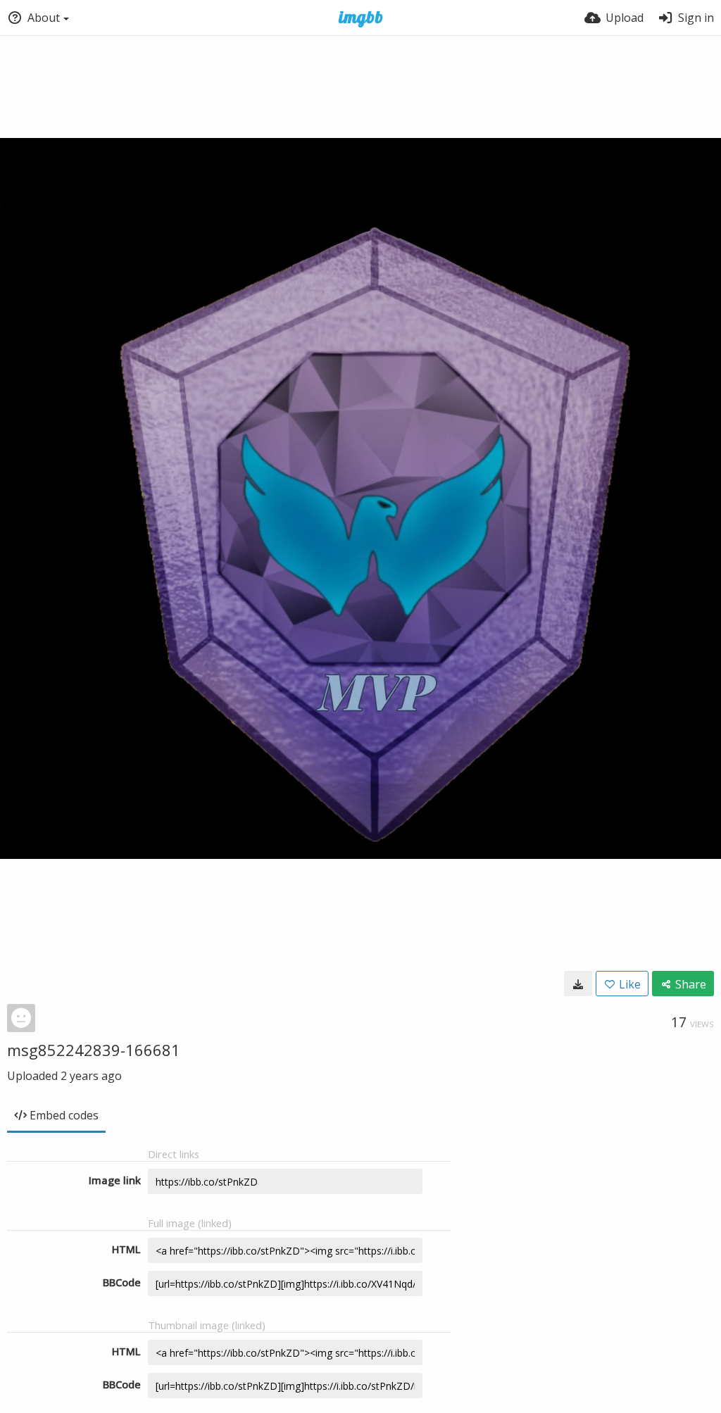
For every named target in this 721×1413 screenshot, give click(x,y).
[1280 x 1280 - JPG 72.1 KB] (578, 983)
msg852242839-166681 (93, 1049)
